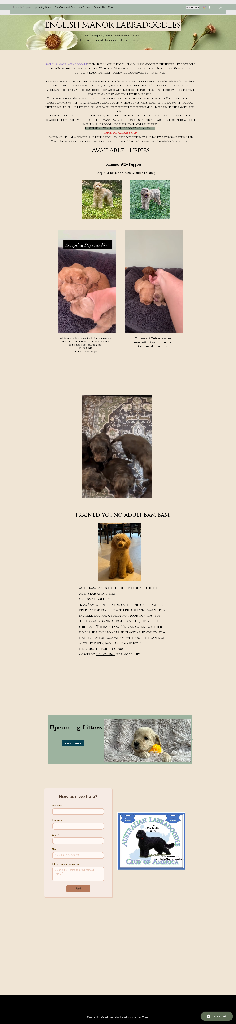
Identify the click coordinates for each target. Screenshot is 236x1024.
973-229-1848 (105, 654)
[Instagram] (204, 7)
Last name (57, 820)
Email (55, 834)
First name (57, 805)
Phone (56, 849)
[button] (221, 7)
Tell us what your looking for (65, 864)
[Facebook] (209, 7)
